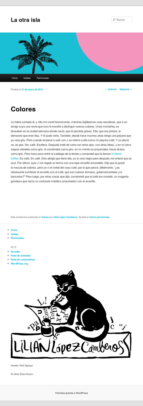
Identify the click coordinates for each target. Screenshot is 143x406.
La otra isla (25, 20)
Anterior (111, 89)
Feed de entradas (21, 255)
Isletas (27, 78)
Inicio (15, 78)
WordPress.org (19, 263)
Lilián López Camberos (65, 217)
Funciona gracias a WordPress (71, 393)
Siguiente (126, 89)
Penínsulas (43, 78)
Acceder (15, 251)
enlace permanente (99, 217)
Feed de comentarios (23, 259)
